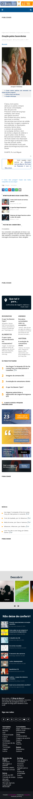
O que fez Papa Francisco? (18, 207)
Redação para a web (22, 769)
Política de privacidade (21, 772)
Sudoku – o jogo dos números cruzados (18, 678)
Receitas (5, 731)
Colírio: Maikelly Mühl (15, 661)
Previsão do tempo (8, 777)
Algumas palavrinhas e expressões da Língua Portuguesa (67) (18, 394)
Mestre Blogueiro (7, 40)
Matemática (20, 749)
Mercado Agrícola (8, 783)
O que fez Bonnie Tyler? (14, 387)
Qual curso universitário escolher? (20, 685)
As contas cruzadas (15, 646)
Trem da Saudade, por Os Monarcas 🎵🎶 (17, 518)
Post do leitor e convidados (22, 761)
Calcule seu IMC (7, 775)
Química (19, 751)
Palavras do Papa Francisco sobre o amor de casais (20, 216)
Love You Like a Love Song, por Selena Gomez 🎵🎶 (16, 531)
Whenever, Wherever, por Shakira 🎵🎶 (16, 526)
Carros (4, 751)
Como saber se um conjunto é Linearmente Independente (18, 631)
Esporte (22, 600)
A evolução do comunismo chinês (23, 343)
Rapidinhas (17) (14, 669)
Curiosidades (20, 732)
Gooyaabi (26, 795)
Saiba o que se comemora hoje (22, 416)
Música (4, 745)
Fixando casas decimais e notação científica (19, 623)
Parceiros (20, 766)
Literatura (5, 762)
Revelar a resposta (24, 466)
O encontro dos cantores (17, 653)
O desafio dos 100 (14, 638)
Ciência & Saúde (7, 735)
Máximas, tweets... (8, 768)
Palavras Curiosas (8, 770)
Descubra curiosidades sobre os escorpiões (23, 322)
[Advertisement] (17, 289)
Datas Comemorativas (21, 735)
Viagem (5, 749)
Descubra (24, 452)
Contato (20, 777)
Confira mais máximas (21, 440)
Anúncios (20, 764)
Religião (7, 185)
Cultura (6, 600)
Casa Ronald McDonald (6, 786)
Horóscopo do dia (8, 743)
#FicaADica (6, 729)
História (19, 740)
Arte (3, 733)
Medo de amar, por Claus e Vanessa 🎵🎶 (17, 522)
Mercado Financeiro (6, 780)
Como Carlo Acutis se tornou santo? (19, 200)
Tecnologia (6, 747)
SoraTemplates (12, 795)
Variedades (12, 32)
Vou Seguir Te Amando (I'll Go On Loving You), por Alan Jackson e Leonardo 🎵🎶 (18, 368)
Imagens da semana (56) (15, 376)
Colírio (4, 739)
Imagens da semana (23, 738)
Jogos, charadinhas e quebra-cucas (23, 729)
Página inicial (5, 32)
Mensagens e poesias (7, 764)
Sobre (19, 775)
